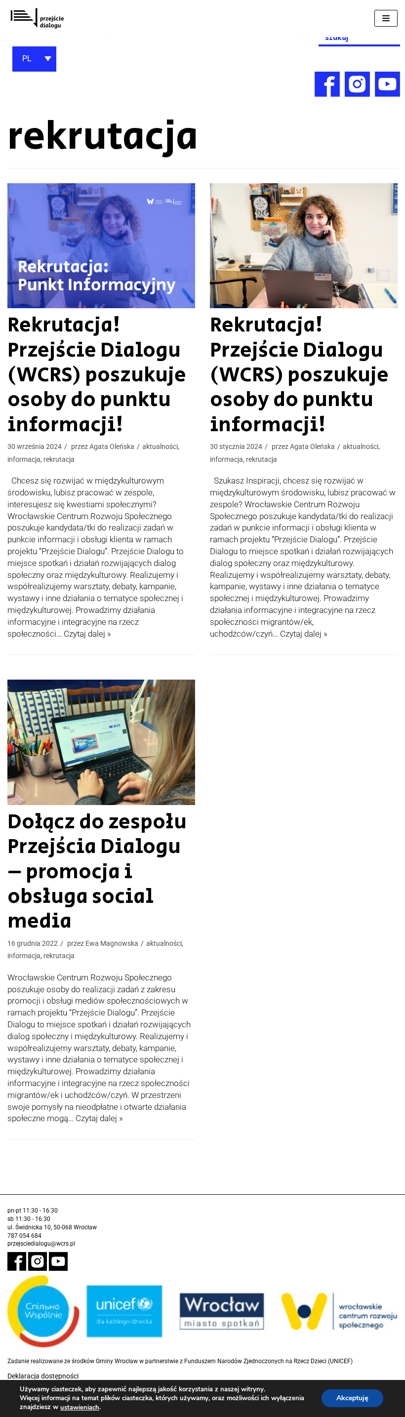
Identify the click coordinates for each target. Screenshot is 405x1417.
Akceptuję (352, 1398)
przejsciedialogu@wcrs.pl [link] (41, 1243)
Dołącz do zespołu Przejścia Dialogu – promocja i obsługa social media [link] (97, 872)
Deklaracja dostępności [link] (43, 1376)
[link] (37, 18)
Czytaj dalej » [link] (87, 634)
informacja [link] (23, 459)
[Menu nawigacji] (386, 18)
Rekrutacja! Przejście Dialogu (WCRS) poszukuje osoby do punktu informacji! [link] (96, 375)
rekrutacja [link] (59, 459)
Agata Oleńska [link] (111, 446)
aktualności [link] (160, 446)
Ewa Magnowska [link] (111, 943)
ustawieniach (79, 1407)
